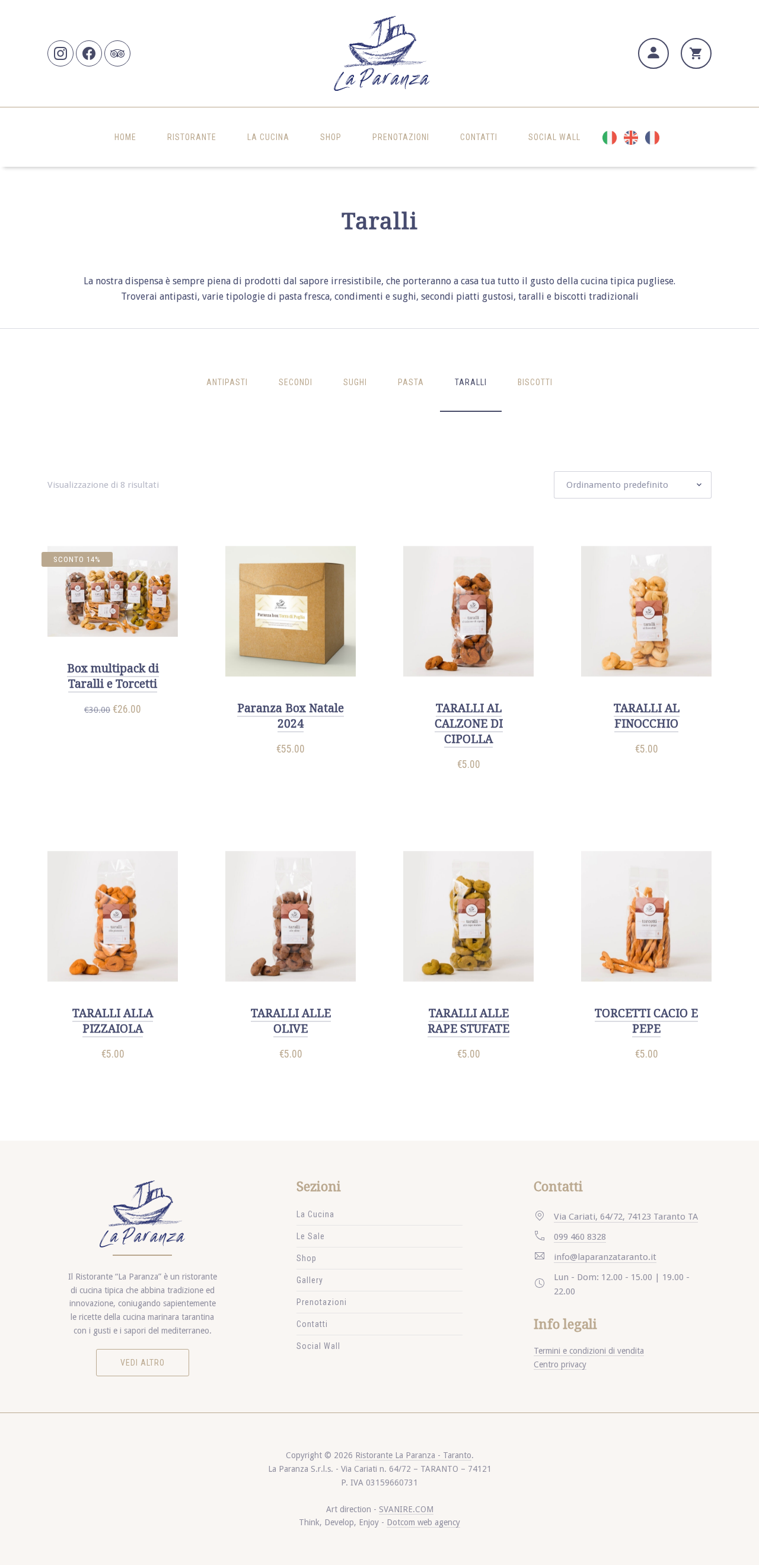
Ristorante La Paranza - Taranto (413, 1455)
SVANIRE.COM (406, 1509)
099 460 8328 (580, 1236)
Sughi (355, 382)
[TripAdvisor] (117, 53)
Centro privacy (560, 1364)
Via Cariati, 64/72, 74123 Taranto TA (626, 1216)
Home (125, 137)
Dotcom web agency (423, 1522)
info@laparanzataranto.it (605, 1257)
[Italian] (606, 137)
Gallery (309, 1280)
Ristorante (191, 137)
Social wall (554, 137)
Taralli (471, 382)
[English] (628, 137)
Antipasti (227, 382)
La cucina (268, 137)
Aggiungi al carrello (118, 734)
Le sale (310, 1236)
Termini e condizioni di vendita (589, 1351)
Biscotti (535, 382)
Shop (331, 137)
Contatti (479, 137)
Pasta (411, 382)
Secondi (295, 382)
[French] (649, 137)
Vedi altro (142, 1362)
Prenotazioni (400, 137)
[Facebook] (89, 53)
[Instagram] (60, 53)
